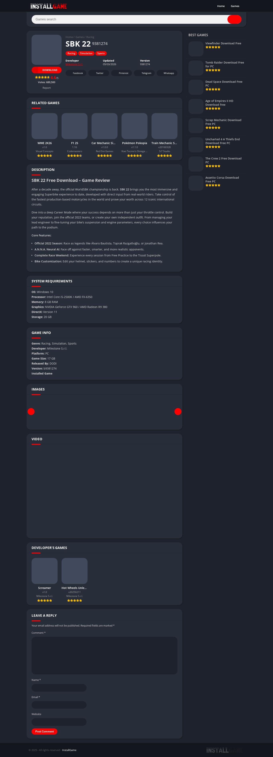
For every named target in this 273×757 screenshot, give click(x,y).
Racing (90, 37)
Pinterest (123, 73)
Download (49, 70)
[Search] (234, 19)
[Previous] (31, 411)
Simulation (86, 53)
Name (36, 680)
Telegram (146, 73)
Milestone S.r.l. (74, 64)
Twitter (100, 73)
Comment (39, 632)
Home (221, 6)
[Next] (177, 411)
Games (235, 6)
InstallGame (69, 750)
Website (36, 714)
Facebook (78, 73)
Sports (101, 53)
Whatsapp (169, 73)
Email (36, 697)
